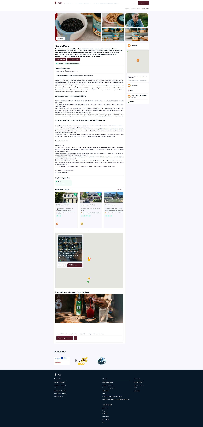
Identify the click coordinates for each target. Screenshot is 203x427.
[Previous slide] (57, 210)
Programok (105, 411)
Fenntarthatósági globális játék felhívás (112, 396)
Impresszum (137, 390)
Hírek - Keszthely (58, 396)
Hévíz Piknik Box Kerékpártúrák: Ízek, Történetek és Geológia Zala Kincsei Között (79, 334)
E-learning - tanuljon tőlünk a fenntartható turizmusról (116, 399)
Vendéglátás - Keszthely (60, 393)
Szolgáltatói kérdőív (107, 385)
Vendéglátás (105, 419)
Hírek (103, 422)
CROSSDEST (105, 390)
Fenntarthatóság (138, 382)
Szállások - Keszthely (59, 388)
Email (131, 90)
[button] (88, 281)
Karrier (104, 393)
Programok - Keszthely (60, 385)
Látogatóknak (68, 3)
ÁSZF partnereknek (107, 382)
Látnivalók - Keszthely (59, 382)
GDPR (135, 388)
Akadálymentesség (139, 385)
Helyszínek (138, 8)
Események (105, 416)
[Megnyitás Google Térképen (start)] (75, 338)
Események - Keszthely (60, 390)
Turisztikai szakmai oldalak (83, 3)
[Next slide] (121, 210)
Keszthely (133, 8)
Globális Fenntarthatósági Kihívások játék (106, 3)
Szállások (104, 413)
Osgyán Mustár (145, 8)
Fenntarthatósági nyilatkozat (109, 388)
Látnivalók (105, 408)
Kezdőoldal (127, 8)
